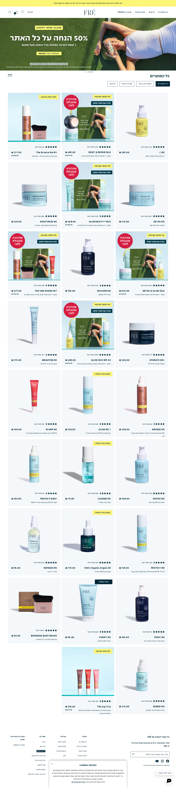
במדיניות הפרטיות (78, 782)
